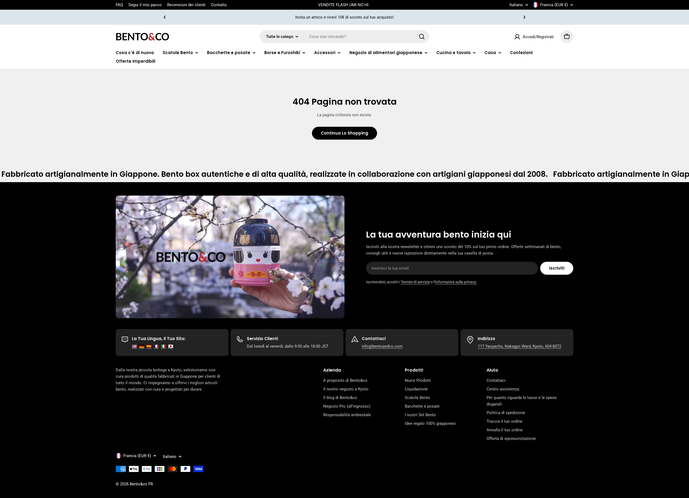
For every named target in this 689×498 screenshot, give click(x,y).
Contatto (219, 4)
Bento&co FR (141, 484)
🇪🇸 (149, 346)
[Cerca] (422, 36)
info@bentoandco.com (382, 346)
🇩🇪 (141, 346)
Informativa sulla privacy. (456, 282)
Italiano (516, 5)
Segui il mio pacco (145, 4)
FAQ (119, 4)
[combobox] (344, 36)
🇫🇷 (156, 346)
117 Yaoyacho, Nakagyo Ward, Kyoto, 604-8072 (519, 346)
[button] (164, 17)
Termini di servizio (415, 282)
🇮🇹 (163, 346)
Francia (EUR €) (554, 4)
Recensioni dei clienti (186, 4)
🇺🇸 (134, 346)
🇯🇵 (170, 346)
